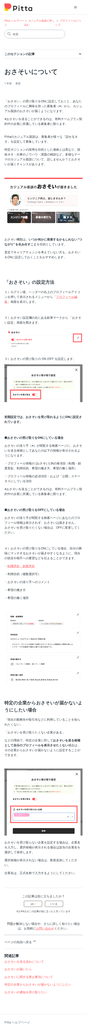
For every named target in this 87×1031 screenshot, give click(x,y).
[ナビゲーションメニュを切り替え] (75, 7)
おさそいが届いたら (18, 969)
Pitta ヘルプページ (17, 1022)
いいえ (54, 903)
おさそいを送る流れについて (24, 962)
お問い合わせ (45, 928)
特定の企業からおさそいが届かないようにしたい (37, 984)
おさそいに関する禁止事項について (28, 977)
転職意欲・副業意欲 (21, 566)
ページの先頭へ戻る (18, 942)
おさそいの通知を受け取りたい (25, 992)
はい (33, 903)
